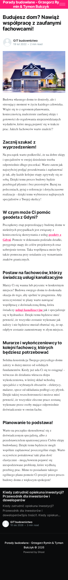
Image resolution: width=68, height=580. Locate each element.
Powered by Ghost (34, 552)
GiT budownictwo (25, 40)
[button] (62, 4)
